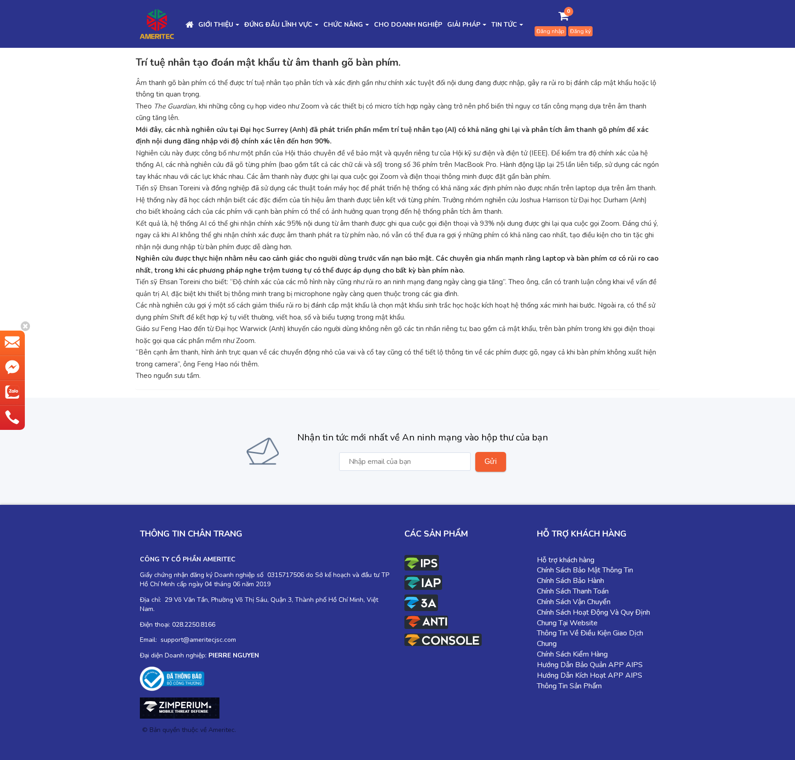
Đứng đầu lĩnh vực (278, 24)
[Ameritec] (157, 23)
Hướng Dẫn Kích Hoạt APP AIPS (589, 675)
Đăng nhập (550, 31)
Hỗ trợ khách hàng (565, 560)
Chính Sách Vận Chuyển (574, 602)
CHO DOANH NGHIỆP (408, 24)
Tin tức (504, 24)
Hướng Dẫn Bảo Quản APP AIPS (590, 665)
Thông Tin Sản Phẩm (569, 686)
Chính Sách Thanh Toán (573, 591)
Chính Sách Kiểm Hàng (572, 654)
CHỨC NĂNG (343, 24)
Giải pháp (463, 24)
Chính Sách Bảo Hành (570, 581)
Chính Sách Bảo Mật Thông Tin (585, 570)
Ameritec (221, 730)
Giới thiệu (215, 24)
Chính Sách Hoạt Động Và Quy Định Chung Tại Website (593, 617)
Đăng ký (580, 31)
